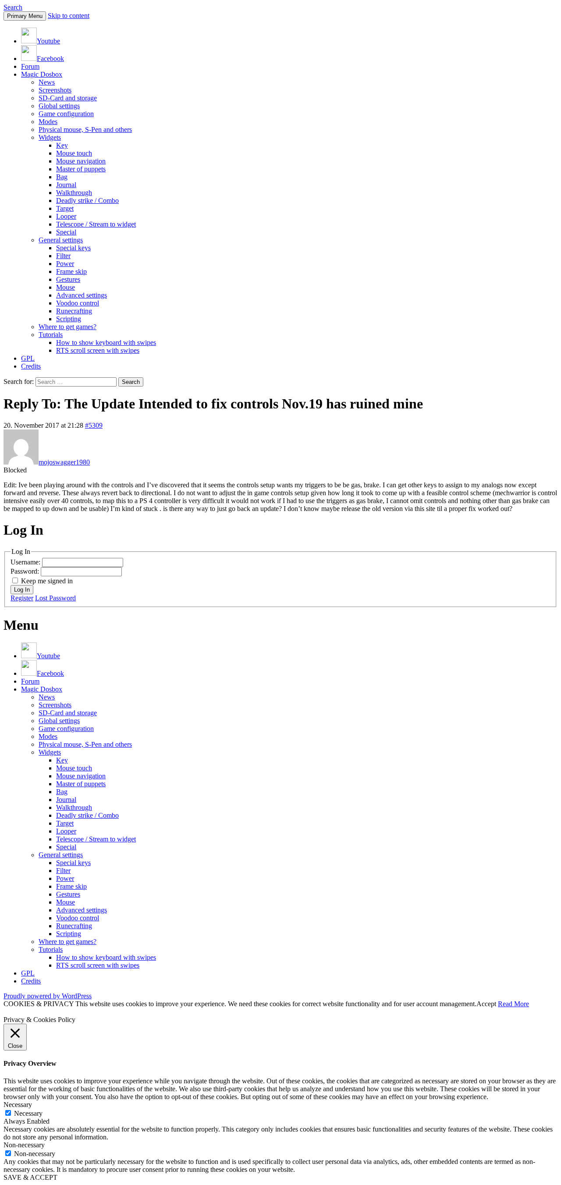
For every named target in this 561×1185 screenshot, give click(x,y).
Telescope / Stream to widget (96, 224)
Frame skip (71, 271)
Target (65, 208)
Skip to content (68, 15)
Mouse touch (74, 153)
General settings (61, 240)
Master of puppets (81, 169)
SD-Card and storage (68, 98)
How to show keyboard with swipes (106, 342)
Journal (66, 184)
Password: (26, 571)
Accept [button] (486, 1004)
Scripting (68, 319)
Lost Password (55, 598)
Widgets (50, 137)
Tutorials (51, 334)
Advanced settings (81, 295)
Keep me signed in (47, 581)
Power (65, 263)
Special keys (73, 248)
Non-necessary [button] (24, 1145)
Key (62, 145)
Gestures (68, 279)
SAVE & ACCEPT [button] (30, 1177)
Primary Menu (25, 16)
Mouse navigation (81, 161)
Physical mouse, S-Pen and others (85, 129)
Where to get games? (67, 326)
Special (66, 232)
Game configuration (66, 113)
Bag (61, 177)
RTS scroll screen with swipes (97, 350)
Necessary (28, 1113)
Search (13, 7)
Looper (66, 216)
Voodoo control (77, 303)
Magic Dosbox (41, 74)
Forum (30, 66)
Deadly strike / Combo (87, 200)
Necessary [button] (18, 1104)
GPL (28, 358)
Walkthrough (74, 192)
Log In (22, 589)
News (47, 82)
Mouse (65, 287)
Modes (48, 121)
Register (22, 598)
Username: (26, 562)
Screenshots (55, 90)
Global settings (59, 106)
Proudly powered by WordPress (48, 996)
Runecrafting (74, 311)
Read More (513, 1004)
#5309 (94, 425)
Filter (63, 255)
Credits (31, 366)
